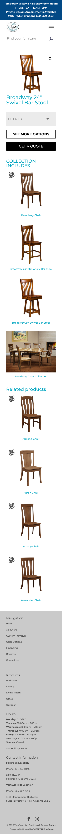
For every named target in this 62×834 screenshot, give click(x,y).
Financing (12, 647)
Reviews (11, 654)
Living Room (13, 692)
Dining (10, 686)
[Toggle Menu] (51, 27)
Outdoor (11, 704)
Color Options (14, 641)
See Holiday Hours (16, 748)
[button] (50, 59)
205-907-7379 (22, 790)
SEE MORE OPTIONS (31, 134)
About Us (11, 629)
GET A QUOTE (31, 146)
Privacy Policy (48, 825)
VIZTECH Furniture (43, 829)
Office (9, 698)
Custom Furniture (16, 635)
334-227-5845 (22, 768)
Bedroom (11, 680)
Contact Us (12, 660)
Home (9, 623)
